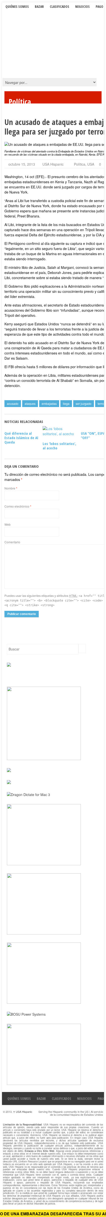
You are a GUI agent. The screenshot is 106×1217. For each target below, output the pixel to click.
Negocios (82, 6)
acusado (12, 403)
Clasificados (59, 6)
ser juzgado (83, 403)
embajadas (49, 403)
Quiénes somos (17, 6)
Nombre (10, 488)
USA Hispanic (53, 164)
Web (7, 524)
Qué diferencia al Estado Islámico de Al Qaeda (21, 437)
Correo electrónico (17, 506)
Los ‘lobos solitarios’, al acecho (59, 445)
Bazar (39, 6)
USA (90, 164)
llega (66, 403)
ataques (30, 403)
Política (79, 164)
